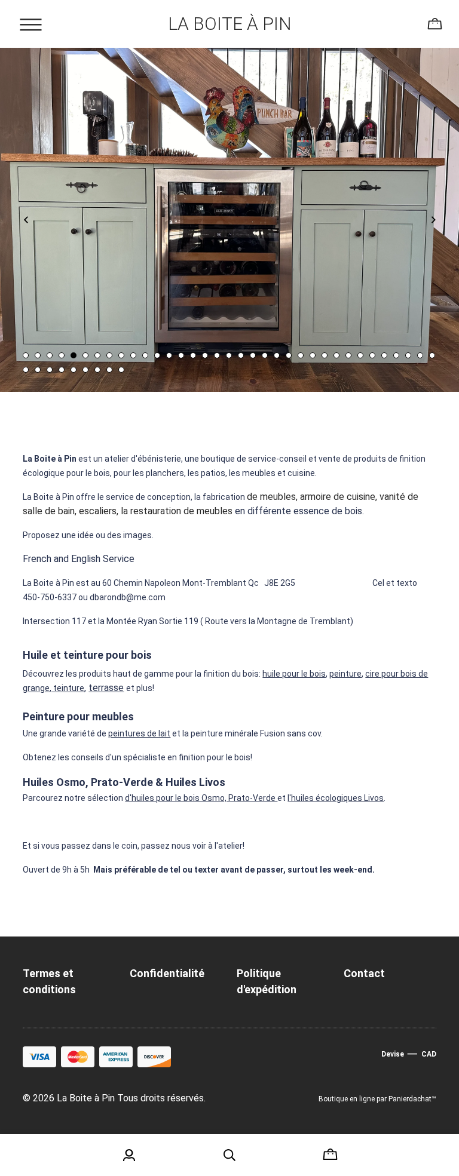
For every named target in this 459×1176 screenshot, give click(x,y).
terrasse (106, 687)
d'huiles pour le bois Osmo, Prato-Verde (201, 798)
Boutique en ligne (347, 1099)
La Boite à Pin (229, 23)
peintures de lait (139, 733)
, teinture (67, 688)
